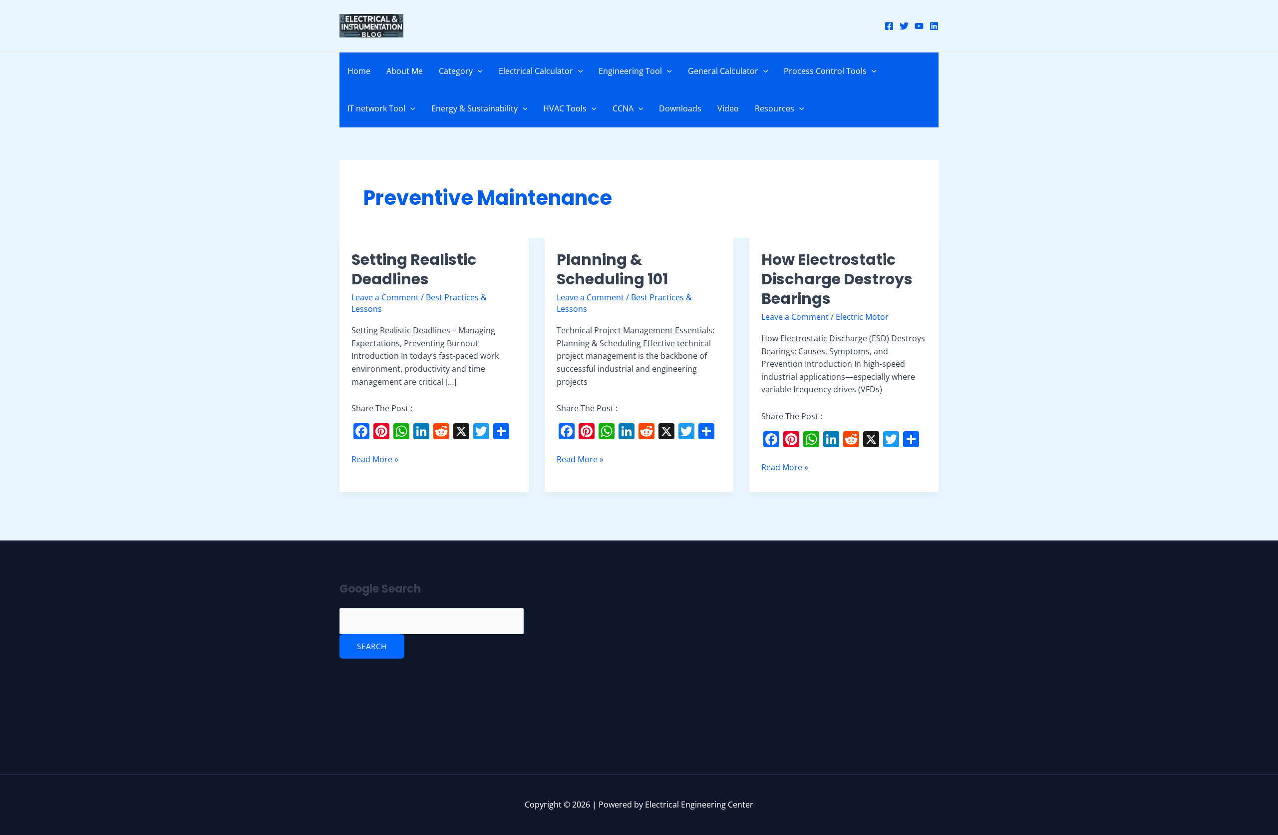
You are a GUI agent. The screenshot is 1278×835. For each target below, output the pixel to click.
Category (456, 70)
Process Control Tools (825, 70)
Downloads (680, 108)
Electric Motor (862, 316)
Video (728, 108)
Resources (774, 108)
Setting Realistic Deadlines (413, 269)
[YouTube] (919, 25)
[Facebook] (889, 25)
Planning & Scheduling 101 (612, 269)
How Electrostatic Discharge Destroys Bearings (837, 279)
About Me (404, 70)
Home (358, 70)
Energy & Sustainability (474, 108)
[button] (478, 70)
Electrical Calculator (536, 70)
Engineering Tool (630, 70)
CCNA (623, 108)
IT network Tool (376, 108)
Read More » (374, 459)
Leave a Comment (385, 297)
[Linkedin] (934, 25)
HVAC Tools (565, 108)
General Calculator (723, 70)
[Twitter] (904, 25)
